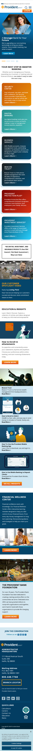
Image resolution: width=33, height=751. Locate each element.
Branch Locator (12, 682)
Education (6, 715)
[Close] (31, 732)
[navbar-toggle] (30, 7)
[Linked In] (21, 635)
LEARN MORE (10, 362)
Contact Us (6, 713)
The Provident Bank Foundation (14, 586)
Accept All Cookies (16, 748)
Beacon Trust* (3, 164)
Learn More (8, 53)
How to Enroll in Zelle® (10, 416)
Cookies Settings (16, 743)
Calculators (6, 708)
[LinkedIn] (8, 698)
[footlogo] (11, 644)
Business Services (3, 137)
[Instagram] (23, 635)
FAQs (3, 728)
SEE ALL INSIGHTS (12, 483)
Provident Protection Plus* (5, 191)
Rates (4, 718)
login (27, 11)
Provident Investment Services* (6, 218)
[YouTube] (13, 698)
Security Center (3, 84)
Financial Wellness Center (14, 498)
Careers (5, 711)
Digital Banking (3, 111)
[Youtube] (25, 635)
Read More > (6, 394)
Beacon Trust (7, 388)
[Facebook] (18, 635)
